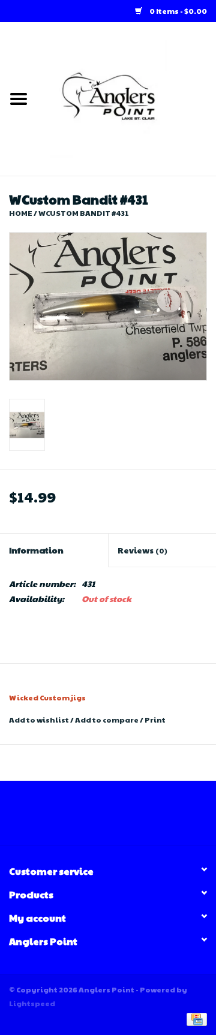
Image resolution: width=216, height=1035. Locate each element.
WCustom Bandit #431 (83, 213)
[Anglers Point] (126, 98)
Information (36, 550)
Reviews (142, 550)
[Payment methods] (194, 1018)
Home (20, 213)
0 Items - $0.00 (177, 11)
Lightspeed (32, 1003)
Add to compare (107, 719)
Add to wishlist (39, 719)
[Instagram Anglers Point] (118, 817)
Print (155, 719)
